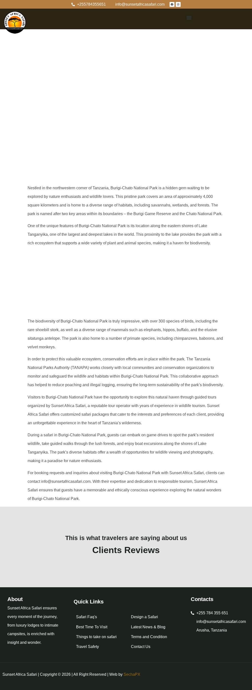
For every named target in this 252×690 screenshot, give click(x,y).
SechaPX (132, 674)
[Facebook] (172, 4)
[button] (189, 18)
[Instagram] (178, 4)
